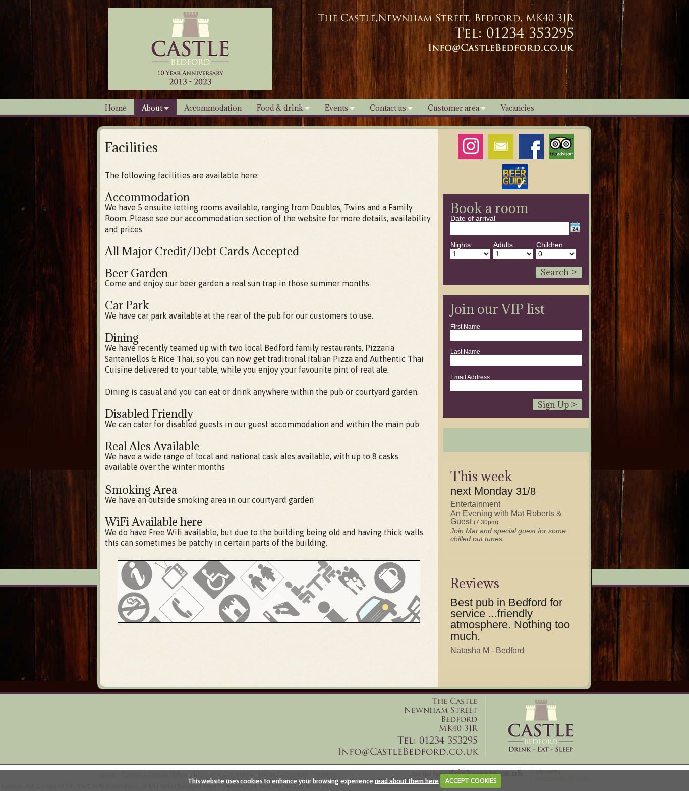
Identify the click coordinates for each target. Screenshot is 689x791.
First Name (465, 326)
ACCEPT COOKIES (470, 780)
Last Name (465, 351)
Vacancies (517, 108)
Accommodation (213, 108)
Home (116, 108)
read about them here (407, 780)
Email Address (470, 377)
